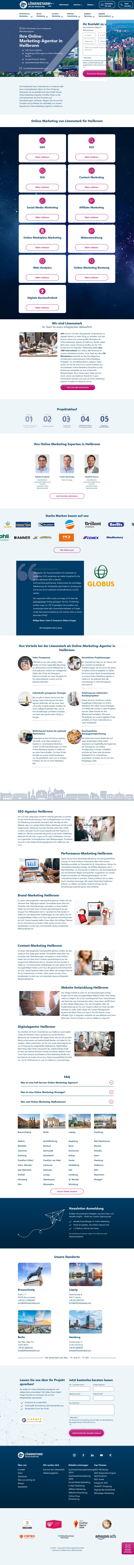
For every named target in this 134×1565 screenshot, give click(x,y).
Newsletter (23, 1486)
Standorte (22, 1476)
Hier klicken (84, 1440)
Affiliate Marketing (77, 1489)
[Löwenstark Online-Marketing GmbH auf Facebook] (83, 1455)
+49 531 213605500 (33, 72)
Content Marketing (56, 15)
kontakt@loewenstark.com (36, 68)
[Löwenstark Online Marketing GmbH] (35, 4)
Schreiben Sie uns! (109, 4)
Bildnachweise (77, 1550)
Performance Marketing (24, 15)
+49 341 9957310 (76, 1300)
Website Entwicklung (72, 15)
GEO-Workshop (101, 1469)
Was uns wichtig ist (26, 1479)
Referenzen (64, 4)
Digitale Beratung (88, 15)
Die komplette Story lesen (50, 628)
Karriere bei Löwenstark (53, 1469)
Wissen (21, 1483)
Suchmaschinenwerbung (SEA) (80, 1477)
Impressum (56, 1550)
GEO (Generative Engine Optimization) (105, 1474)
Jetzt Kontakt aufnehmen (78, 387)
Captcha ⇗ (90, 1442)
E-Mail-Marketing (77, 1485)
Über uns (50, 4)
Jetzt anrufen (127, 4)
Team (20, 1472)
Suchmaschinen (39, 601)
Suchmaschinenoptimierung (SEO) (80, 1471)
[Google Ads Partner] (27, 1524)
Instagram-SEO (101, 1482)
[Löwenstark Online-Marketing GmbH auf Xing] (110, 1455)
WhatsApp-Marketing (104, 1493)
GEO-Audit (99, 1479)
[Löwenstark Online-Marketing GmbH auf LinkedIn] (92, 1455)
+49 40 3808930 (76, 1347)
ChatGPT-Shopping (103, 1486)
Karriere (77, 4)
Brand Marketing (41, 15)
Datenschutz (66, 1550)
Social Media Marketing (79, 1482)
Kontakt (21, 1469)
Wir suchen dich (51, 1465)
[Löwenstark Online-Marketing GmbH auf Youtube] (101, 1455)
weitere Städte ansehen (67, 1191)
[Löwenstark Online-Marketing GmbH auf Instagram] (74, 1455)
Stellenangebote (50, 1472)
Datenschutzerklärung (76, 1236)
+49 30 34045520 (25, 1347)
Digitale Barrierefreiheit (105, 15)
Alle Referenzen (67, 550)
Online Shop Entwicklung (74, 1497)
